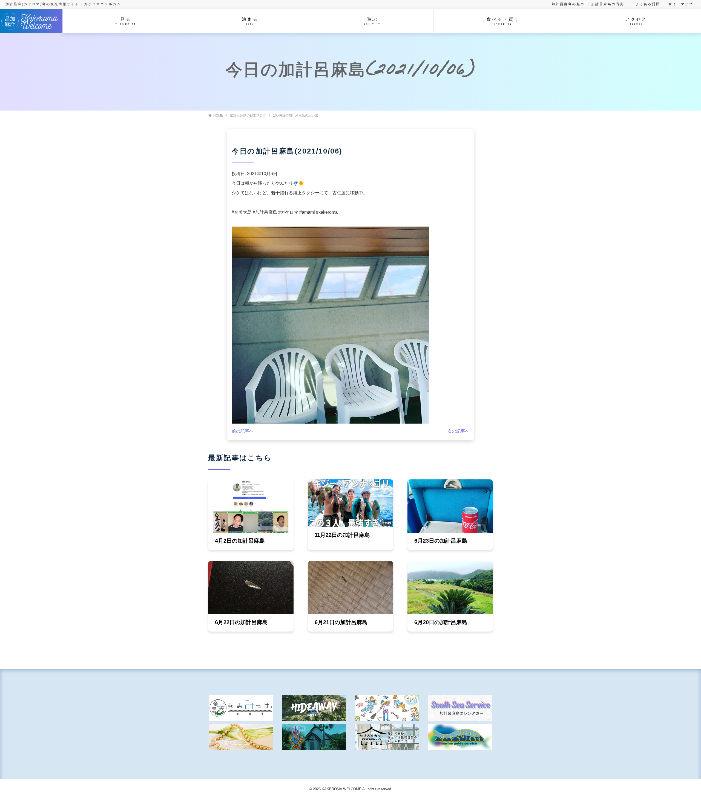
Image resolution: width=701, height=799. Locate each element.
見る (126, 21)
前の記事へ (243, 431)
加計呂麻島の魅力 (568, 4)
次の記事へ (458, 431)
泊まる (250, 21)
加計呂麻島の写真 (607, 4)
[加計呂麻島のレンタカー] (460, 708)
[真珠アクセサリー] (241, 737)
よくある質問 (648, 4)
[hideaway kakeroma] (314, 708)
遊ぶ (372, 21)
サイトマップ (680, 4)
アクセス (636, 21)
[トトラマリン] (460, 737)
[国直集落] (387, 708)
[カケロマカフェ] (387, 737)
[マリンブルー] (314, 737)
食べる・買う (503, 21)
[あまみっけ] (241, 708)
